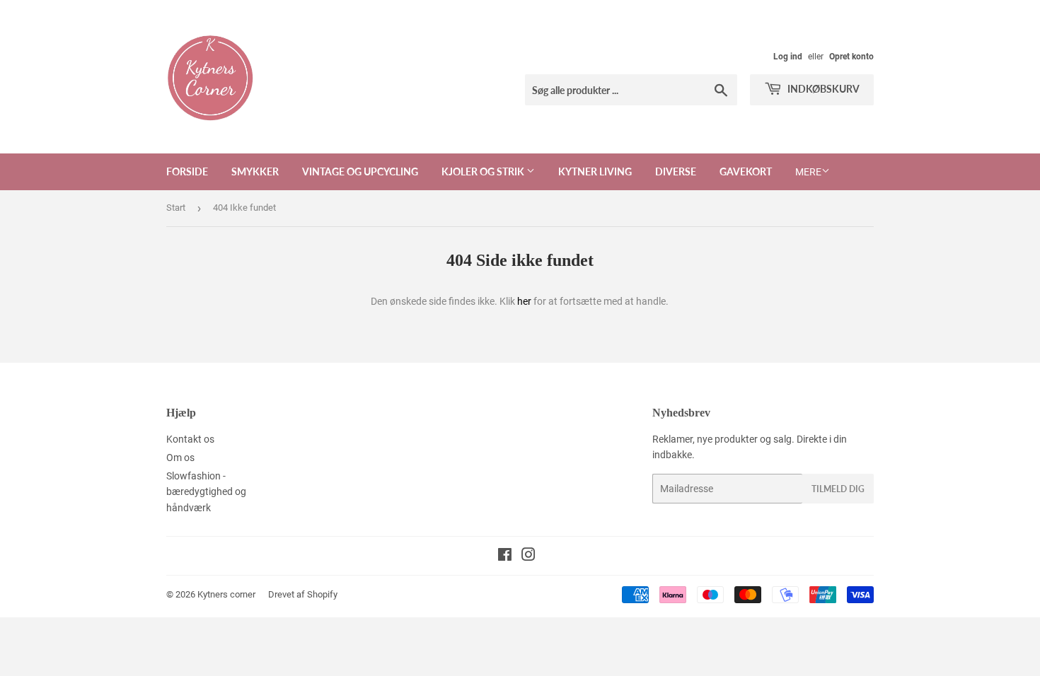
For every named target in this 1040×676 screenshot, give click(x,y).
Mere (808, 171)
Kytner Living (595, 171)
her (524, 301)
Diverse (675, 171)
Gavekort (746, 171)
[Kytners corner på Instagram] (528, 556)
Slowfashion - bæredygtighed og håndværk (206, 491)
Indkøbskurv (822, 89)
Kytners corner (226, 594)
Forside (187, 171)
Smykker (255, 171)
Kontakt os (190, 439)
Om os (180, 457)
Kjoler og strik (483, 171)
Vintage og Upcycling (360, 171)
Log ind (787, 57)
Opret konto (851, 57)
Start (175, 207)
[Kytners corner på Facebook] (504, 556)
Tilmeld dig (838, 489)
